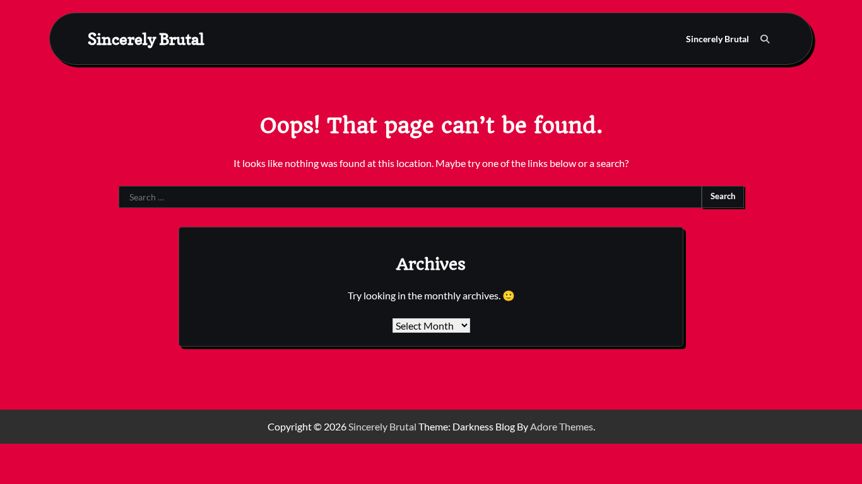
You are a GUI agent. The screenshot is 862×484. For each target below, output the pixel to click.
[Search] (764, 39)
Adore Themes (561, 426)
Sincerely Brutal (146, 39)
